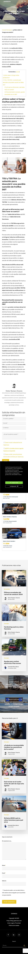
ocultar (17, 71)
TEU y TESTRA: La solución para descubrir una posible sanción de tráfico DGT (13, 82)
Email (4, 873)
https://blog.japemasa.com (14, 920)
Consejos (14, 7)
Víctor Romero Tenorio (15, 17)
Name (4, 865)
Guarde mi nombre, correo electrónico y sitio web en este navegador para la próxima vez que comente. (13, 893)
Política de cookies (14, 925)
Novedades (7, 589)
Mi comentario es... (7, 841)
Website (4, 880)
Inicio (3, 30)
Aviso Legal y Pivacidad (14, 923)
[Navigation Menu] (25, 1)
